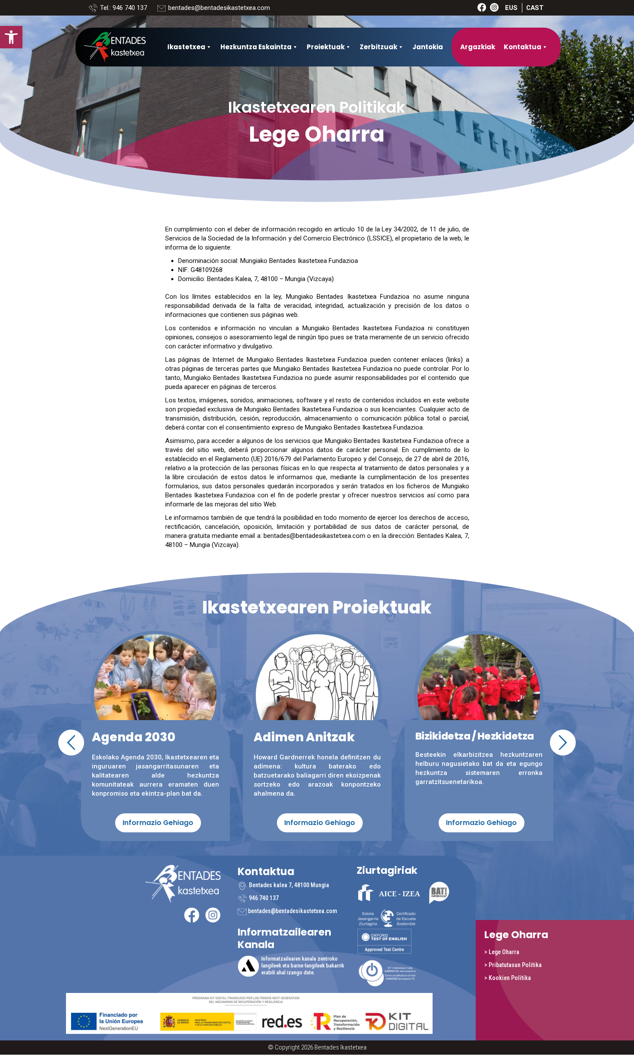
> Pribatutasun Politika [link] (513, 964)
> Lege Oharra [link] (501, 951)
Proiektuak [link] (326, 46)
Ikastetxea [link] (186, 46)
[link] (11, 37)
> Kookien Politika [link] (507, 977)
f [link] (481, 7)
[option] (317, 733)
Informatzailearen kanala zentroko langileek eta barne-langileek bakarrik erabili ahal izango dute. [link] (302, 965)
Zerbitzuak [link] (378, 46)
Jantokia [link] (427, 46)
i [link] (494, 7)
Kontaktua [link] (522, 46)
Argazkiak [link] (477, 46)
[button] (71, 743)
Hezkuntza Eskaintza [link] (256, 46)
